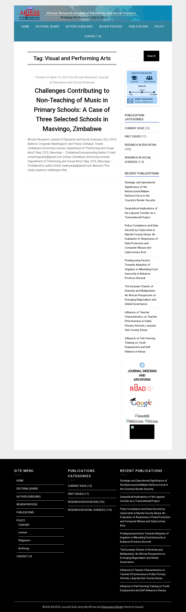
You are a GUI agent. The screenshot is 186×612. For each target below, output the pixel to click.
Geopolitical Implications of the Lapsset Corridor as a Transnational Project (141, 213)
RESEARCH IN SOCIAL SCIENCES (86, 509)
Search (151, 56)
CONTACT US (93, 36)
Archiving (23, 548)
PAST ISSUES (133, 136)
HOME (25, 26)
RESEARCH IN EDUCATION (140, 144)
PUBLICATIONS (138, 26)
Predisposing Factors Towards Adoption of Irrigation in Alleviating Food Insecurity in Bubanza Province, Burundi (141, 269)
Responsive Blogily (112, 606)
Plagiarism (24, 540)
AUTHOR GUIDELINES (79, 26)
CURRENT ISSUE (134, 128)
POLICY (159, 26)
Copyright (23, 524)
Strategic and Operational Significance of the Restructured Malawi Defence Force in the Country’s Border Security (140, 191)
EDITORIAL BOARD (47, 26)
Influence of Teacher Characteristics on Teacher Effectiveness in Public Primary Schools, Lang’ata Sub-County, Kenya (141, 321)
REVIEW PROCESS (110, 26)
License (22, 532)
